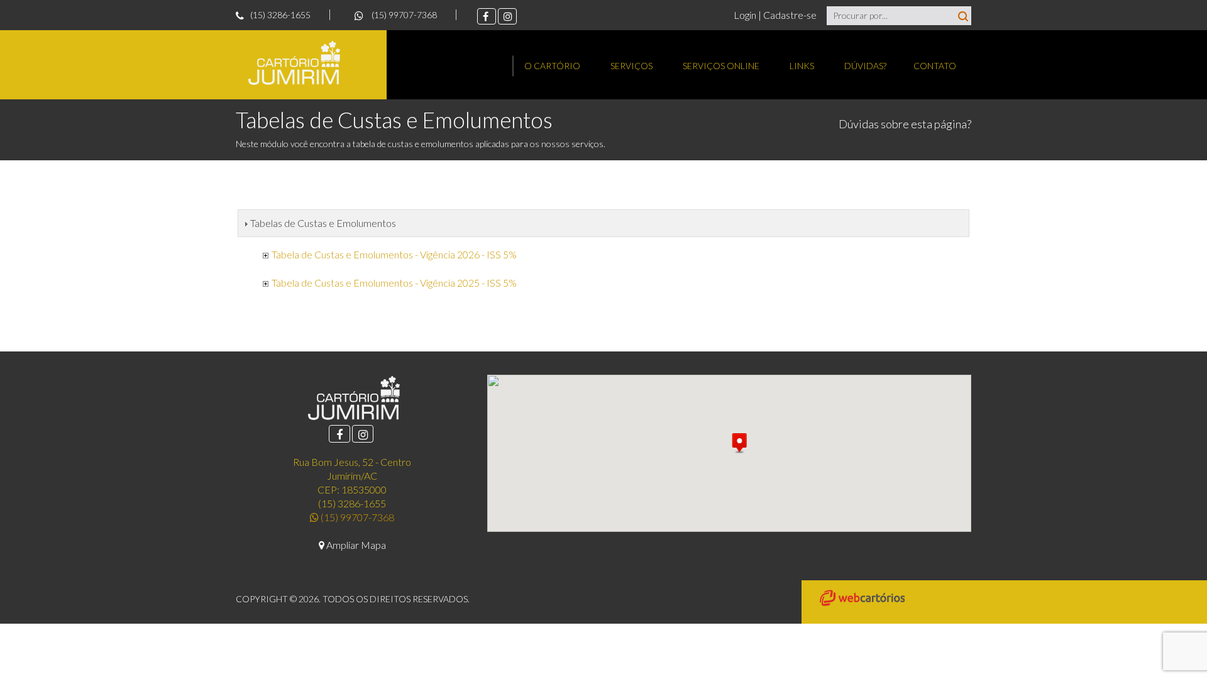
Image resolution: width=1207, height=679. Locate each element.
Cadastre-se (790, 15)
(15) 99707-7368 (403, 14)
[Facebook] (486, 16)
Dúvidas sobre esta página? (905, 124)
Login (746, 15)
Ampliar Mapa (355, 545)
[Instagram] (507, 16)
